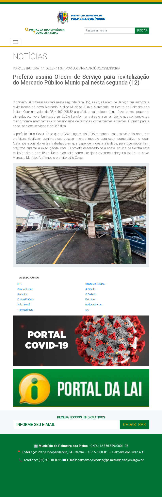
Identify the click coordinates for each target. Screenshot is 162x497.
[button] (142, 170)
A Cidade (90, 289)
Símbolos (22, 294)
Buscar (142, 30)
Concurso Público (95, 284)
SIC (87, 309)
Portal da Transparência (46, 29)
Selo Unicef (23, 304)
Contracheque (25, 289)
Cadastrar (134, 424)
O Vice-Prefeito (25, 299)
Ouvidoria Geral (45, 32)
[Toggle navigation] (15, 42)
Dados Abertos (93, 304)
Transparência (25, 309)
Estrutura (90, 299)
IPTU (19, 284)
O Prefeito (90, 294)
